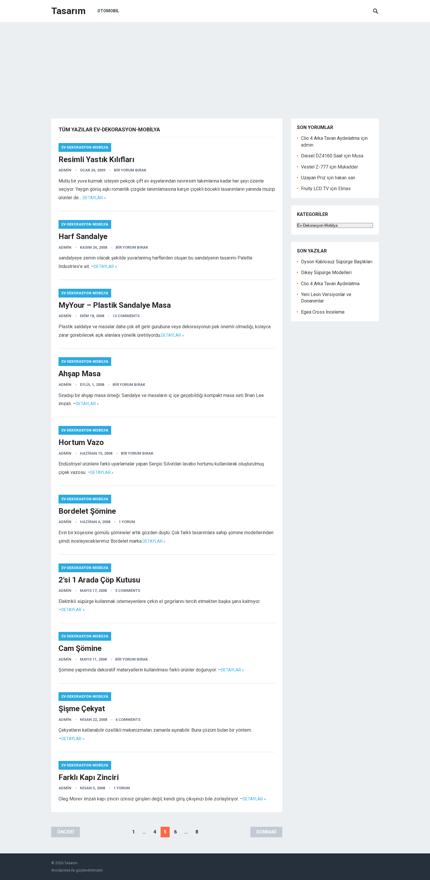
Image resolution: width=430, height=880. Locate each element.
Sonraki (266, 832)
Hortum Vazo (81, 442)
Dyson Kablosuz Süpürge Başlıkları (336, 261)
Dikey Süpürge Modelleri (326, 272)
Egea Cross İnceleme (323, 312)
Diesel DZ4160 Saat (322, 156)
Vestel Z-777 (314, 167)
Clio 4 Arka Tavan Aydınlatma (330, 138)
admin (65, 170)
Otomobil (108, 10)
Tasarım (68, 10)
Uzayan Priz (313, 178)
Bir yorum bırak (130, 170)
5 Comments (127, 590)
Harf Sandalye (83, 236)
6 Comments (128, 719)
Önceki (65, 832)
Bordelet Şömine (87, 511)
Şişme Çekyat (82, 708)
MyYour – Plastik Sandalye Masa (115, 305)
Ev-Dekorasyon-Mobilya (84, 147)
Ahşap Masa (80, 373)
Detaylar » (94, 197)
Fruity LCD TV (315, 188)
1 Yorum (127, 522)
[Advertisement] (215, 66)
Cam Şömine (80, 648)
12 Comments (126, 316)
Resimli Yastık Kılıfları (96, 159)
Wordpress (60, 870)
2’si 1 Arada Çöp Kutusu (99, 579)
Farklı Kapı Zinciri (89, 777)
